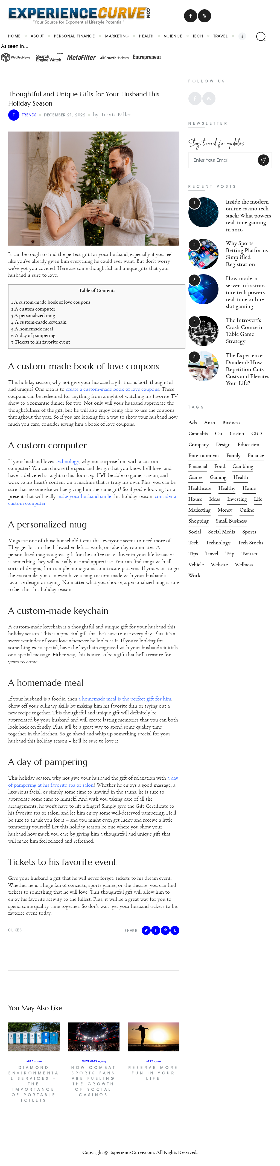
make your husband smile (84, 496)
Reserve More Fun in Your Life (154, 1073)
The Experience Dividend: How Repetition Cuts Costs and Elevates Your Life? (247, 369)
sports (249, 532)
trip (229, 553)
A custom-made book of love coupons (50, 302)
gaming (218, 477)
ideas (214, 499)
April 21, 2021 (34, 1061)
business (231, 422)
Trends (25, 115)
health (241, 477)
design (223, 444)
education (248, 444)
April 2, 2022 (153, 1061)
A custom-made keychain (38, 322)
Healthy (226, 488)
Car (219, 433)
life (258, 499)
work (194, 575)
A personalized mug (33, 315)
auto (209, 422)
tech (193, 542)
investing (237, 499)
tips (193, 553)
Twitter (249, 553)
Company (198, 444)
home (249, 488)
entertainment (203, 455)
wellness (244, 564)
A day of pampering (33, 335)
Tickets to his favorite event (40, 342)
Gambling (242, 466)
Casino (237, 433)
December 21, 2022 (65, 115)
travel (211, 553)
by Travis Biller (112, 114)
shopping (198, 521)
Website (219, 564)
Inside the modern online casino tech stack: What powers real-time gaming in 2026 (248, 215)
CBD (256, 433)
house (195, 499)
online (247, 510)
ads (192, 422)
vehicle (196, 564)
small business (231, 521)
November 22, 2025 (94, 1061)
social (194, 532)
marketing (199, 510)
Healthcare (199, 488)
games (195, 477)
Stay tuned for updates (216, 142)
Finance (256, 455)
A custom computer (33, 309)
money (225, 510)
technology (218, 542)
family (233, 455)
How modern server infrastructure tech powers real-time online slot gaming (246, 292)
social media (221, 532)
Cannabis (198, 433)
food (219, 466)
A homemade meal (32, 329)
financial (197, 466)
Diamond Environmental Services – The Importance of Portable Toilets (33, 1084)
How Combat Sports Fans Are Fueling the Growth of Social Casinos (93, 1081)
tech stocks (250, 542)
